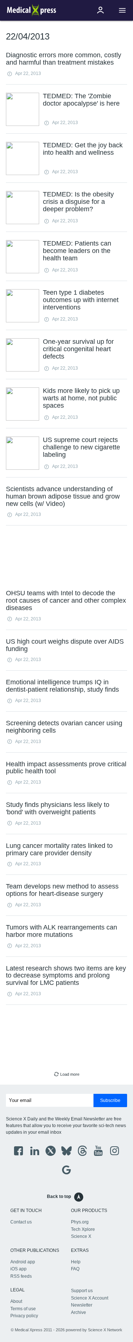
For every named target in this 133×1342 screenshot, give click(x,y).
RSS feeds (21, 1276)
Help (76, 1261)
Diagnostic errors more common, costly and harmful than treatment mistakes (63, 58)
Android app (22, 1261)
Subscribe (110, 1100)
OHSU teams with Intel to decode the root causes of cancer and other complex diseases (66, 600)
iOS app (18, 1268)
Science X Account (89, 1298)
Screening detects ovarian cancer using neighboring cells (64, 726)
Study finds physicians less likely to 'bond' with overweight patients (57, 808)
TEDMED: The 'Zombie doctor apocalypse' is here (81, 99)
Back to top (59, 1196)
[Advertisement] (66, 556)
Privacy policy (24, 1315)
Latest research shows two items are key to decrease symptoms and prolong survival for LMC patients (66, 976)
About (16, 1301)
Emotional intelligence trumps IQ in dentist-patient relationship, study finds (62, 685)
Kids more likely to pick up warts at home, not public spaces (81, 398)
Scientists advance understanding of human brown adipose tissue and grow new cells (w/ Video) (63, 496)
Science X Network (105, 1330)
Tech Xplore (83, 1229)
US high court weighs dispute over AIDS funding (65, 645)
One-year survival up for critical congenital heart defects (78, 349)
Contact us (21, 1222)
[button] (122, 10)
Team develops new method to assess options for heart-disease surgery (62, 890)
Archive (78, 1312)
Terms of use (23, 1308)
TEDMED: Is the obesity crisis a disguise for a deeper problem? (78, 202)
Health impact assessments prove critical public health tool (66, 767)
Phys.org (80, 1222)
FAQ (75, 1268)
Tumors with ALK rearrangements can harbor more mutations (61, 931)
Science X (81, 1236)
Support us (82, 1290)
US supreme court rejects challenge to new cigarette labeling (81, 447)
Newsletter (81, 1305)
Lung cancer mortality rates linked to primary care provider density (59, 849)
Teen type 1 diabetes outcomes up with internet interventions (81, 300)
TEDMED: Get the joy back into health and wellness (83, 148)
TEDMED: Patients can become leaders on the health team (77, 251)
